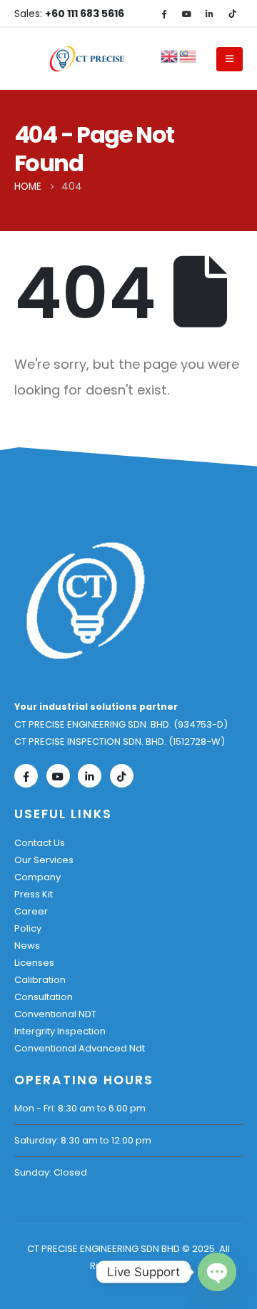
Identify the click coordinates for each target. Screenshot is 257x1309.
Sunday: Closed (50, 1172)
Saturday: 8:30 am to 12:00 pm (82, 1140)
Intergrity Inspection (60, 1031)
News (27, 945)
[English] (170, 55)
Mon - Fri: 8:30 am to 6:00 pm (80, 1108)
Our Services (44, 860)
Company (37, 877)
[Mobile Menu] (229, 59)
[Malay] (188, 55)
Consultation (43, 997)
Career (31, 911)
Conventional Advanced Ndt (79, 1048)
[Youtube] (186, 14)
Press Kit (33, 894)
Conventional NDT (55, 1014)
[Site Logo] (88, 59)
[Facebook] (163, 14)
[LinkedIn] (209, 14)
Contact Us (39, 843)
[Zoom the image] (85, 547)
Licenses (34, 962)
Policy (27, 928)
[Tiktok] (232, 14)
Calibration (40, 980)
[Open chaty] (217, 1272)
